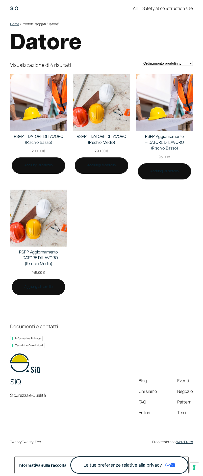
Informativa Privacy (28, 338)
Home (14, 24)
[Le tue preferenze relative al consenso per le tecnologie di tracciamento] (194, 467)
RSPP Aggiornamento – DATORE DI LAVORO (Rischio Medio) (38, 258)
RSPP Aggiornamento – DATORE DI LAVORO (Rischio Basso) (164, 143)
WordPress (184, 441)
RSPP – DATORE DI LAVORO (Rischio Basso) (38, 140)
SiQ (14, 8)
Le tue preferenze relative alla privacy (122, 465)
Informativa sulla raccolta (42, 465)
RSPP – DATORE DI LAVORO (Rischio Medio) (101, 140)
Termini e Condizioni (29, 345)
